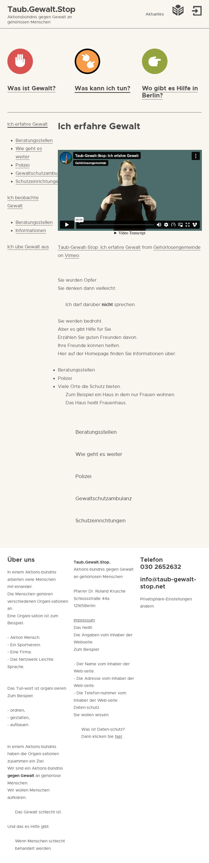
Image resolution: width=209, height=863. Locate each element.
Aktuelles (155, 14)
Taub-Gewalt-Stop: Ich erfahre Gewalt (99, 247)
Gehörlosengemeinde (177, 247)
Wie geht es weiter (98, 454)
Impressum (84, 620)
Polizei (23, 165)
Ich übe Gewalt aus (28, 247)
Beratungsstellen (34, 140)
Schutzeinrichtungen (38, 181)
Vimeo (72, 255)
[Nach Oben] (195, 849)
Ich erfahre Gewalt (27, 124)
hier (118, 736)
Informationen (31, 230)
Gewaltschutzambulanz (41, 173)
